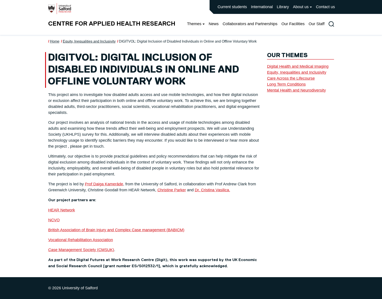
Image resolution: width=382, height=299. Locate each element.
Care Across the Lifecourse (291, 78)
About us (301, 7)
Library (283, 7)
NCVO (54, 220)
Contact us (325, 7)
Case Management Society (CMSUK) (81, 250)
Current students (232, 7)
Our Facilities (293, 24)
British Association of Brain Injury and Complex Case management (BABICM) (116, 230)
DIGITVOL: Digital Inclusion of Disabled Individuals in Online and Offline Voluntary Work (188, 41)
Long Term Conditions (286, 84)
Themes (194, 24)
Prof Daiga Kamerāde (104, 184)
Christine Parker (171, 190)
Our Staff (317, 24)
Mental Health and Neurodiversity (296, 90)
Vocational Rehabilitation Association (80, 240)
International (262, 7)
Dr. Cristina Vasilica (212, 190)
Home (54, 41)
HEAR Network (61, 210)
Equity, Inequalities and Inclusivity (89, 41)
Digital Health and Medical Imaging (298, 66)
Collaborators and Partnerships (250, 24)
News (214, 24)
